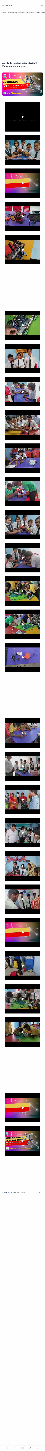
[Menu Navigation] (3, 5)
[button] (42, 5)
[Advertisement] (22, 37)
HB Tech (9, 5)
